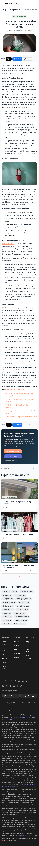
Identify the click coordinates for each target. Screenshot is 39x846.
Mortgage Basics (22, 609)
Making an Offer (7, 609)
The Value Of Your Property (15, 389)
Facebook (18, 59)
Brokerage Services (30, 784)
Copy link (29, 59)
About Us (16, 642)
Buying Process (24, 602)
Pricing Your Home (26, 591)
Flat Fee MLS (6, 595)
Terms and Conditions (26, 717)
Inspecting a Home (22, 606)
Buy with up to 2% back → (13, 456)
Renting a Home (19, 624)
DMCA (26, 711)
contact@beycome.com (9, 691)
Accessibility (32, 711)
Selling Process (7, 599)
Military (4, 662)
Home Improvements (14, 10)
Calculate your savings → (10, 460)
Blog (4, 10)
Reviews (16, 646)
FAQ (27, 646)
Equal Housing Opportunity (26, 835)
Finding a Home (7, 606)
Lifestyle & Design (21, 620)
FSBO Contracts (20, 595)
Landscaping (6, 620)
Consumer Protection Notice (10, 786)
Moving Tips (6, 613)
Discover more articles (20, 577)
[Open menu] (35, 4)
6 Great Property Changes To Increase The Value (21, 417)
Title (3, 654)
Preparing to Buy (19, 613)
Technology (17, 653)
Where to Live (6, 617)
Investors (16, 657)
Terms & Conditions (7, 711)
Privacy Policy (18, 711)
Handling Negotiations (23, 599)
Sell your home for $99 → (12, 451)
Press (15, 650)
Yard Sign (5, 658)
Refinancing (6, 624)
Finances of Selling (8, 602)
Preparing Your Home (9, 591)
